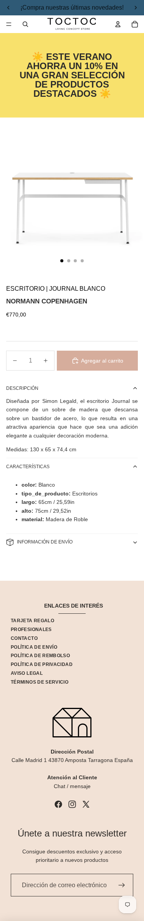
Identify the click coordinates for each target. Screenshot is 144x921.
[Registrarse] (122, 885)
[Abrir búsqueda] (25, 24)
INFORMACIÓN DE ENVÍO (45, 542)
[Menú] (9, 24)
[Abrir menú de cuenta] (117, 24)
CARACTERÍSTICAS (28, 466)
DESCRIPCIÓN (22, 388)
